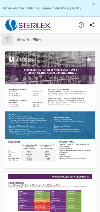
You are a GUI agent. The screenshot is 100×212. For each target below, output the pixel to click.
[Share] (92, 25)
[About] (81, 25)
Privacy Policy (71, 8)
